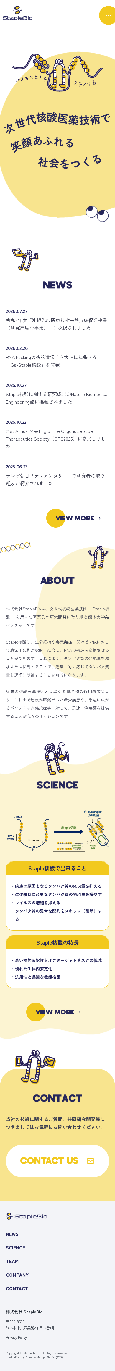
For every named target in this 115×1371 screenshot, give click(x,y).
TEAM (12, 1261)
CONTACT (17, 1288)
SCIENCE (15, 1247)
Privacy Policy (16, 1337)
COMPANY (17, 1274)
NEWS (12, 1233)
